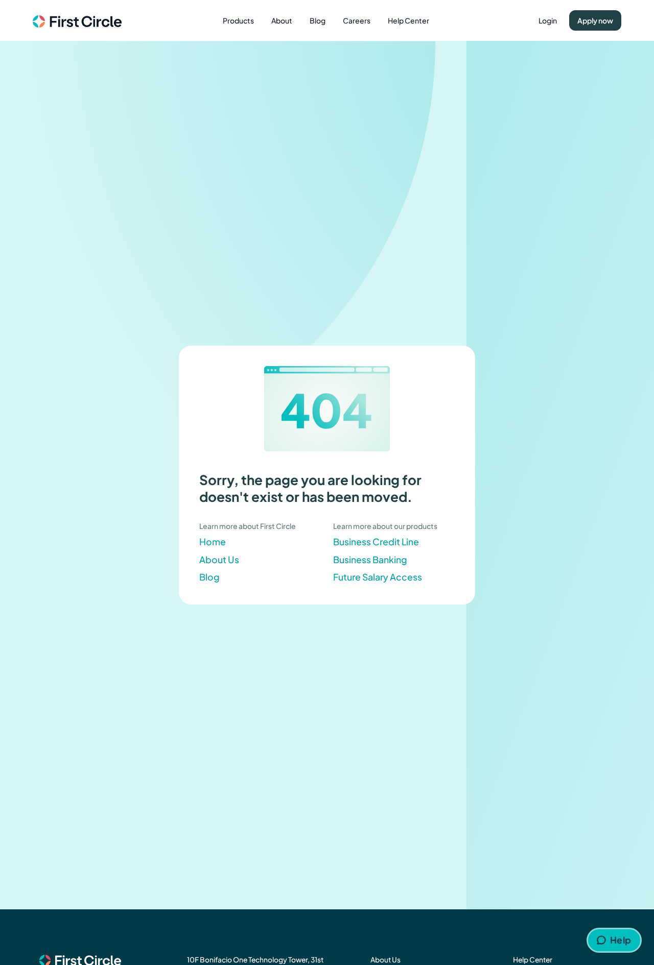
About (281, 20)
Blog (317, 20)
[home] (77, 20)
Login (548, 20)
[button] (238, 20)
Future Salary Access (377, 577)
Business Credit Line (376, 541)
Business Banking (370, 559)
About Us (219, 559)
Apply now (595, 20)
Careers (356, 20)
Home (212, 541)
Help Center (408, 20)
